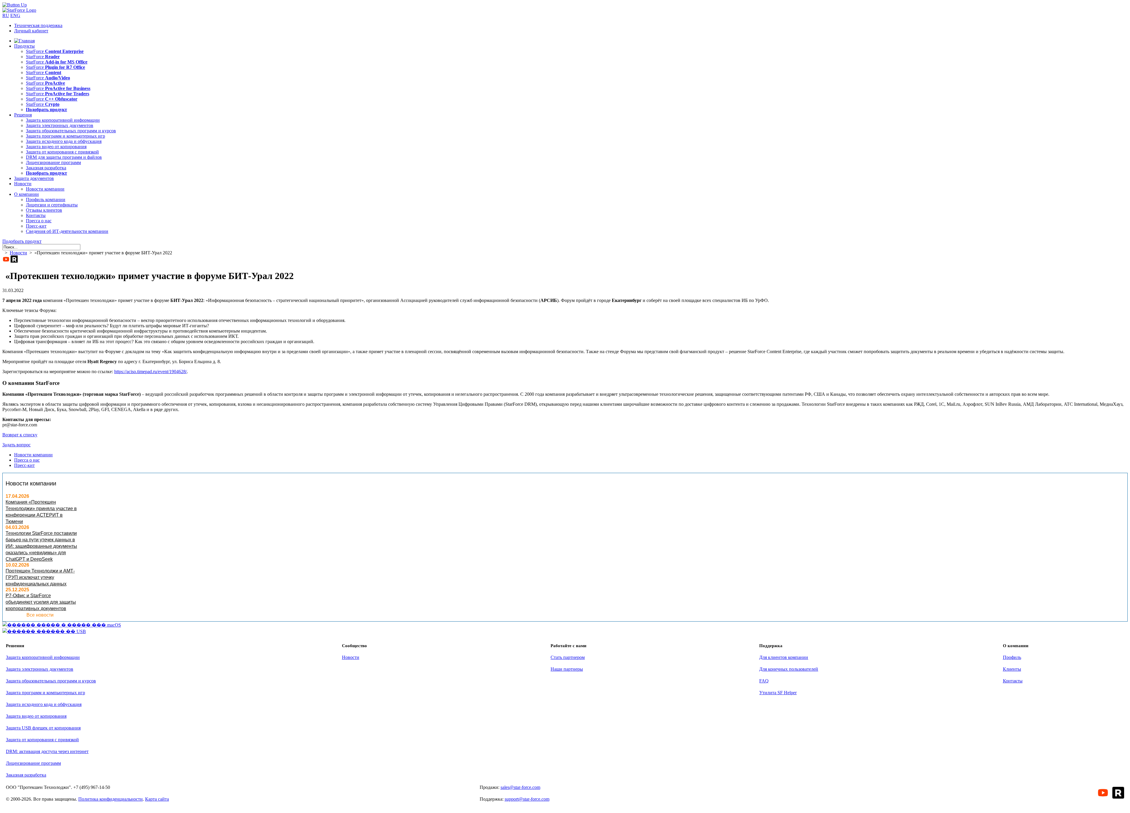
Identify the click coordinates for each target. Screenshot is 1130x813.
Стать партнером (568, 657)
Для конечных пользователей (788, 669)
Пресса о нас (38, 220)
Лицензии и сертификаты (52, 204)
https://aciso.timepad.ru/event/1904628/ (150, 371)
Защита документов (34, 178)
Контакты (36, 215)
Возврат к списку (19, 434)
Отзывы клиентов (44, 210)
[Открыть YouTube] (5, 259)
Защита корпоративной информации (63, 120)
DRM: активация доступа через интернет (47, 751)
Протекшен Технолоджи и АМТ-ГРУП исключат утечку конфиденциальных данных (40, 577)
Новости (22, 183)
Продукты (24, 46)
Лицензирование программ (53, 162)
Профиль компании (45, 199)
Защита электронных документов (59, 125)
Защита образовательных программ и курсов (71, 130)
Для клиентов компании (783, 657)
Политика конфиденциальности (110, 799)
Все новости (40, 614)
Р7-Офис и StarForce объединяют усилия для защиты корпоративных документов (41, 602)
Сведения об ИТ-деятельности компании (67, 231)
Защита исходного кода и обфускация (64, 141)
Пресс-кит (36, 225)
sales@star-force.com (520, 787)
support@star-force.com (527, 799)
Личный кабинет (31, 30)
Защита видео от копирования (56, 146)
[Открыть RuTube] (14, 259)
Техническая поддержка (38, 25)
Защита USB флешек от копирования (43, 727)
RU (5, 15)
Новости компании (45, 188)
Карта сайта (157, 799)
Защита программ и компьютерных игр (65, 135)
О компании (26, 194)
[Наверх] (14, 4)
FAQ (764, 680)
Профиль (1012, 657)
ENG (15, 15)
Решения (23, 114)
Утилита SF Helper (778, 692)
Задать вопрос (16, 444)
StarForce (55, 51)
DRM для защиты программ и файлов (64, 157)
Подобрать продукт (21, 241)
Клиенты (1012, 669)
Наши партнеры (567, 669)
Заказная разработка (46, 167)
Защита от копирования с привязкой (62, 151)
